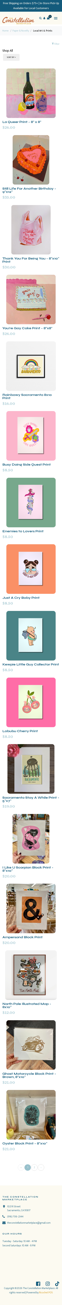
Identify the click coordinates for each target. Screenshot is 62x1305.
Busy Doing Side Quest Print (26, 465)
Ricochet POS (46, 1292)
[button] (44, 18)
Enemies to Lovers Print (23, 531)
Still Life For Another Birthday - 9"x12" (29, 190)
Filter (57, 44)
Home (5, 31)
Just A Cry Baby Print (21, 598)
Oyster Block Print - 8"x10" (24, 1143)
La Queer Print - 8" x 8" (21, 122)
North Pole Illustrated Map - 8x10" (26, 1005)
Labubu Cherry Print (20, 731)
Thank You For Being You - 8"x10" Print (30, 260)
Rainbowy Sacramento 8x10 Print (27, 396)
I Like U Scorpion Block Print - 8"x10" (27, 869)
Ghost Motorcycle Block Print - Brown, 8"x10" (29, 1075)
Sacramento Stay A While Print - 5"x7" (30, 799)
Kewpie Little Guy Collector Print (30, 664)
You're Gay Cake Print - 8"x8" (27, 328)
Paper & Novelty (21, 31)
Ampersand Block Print (22, 937)
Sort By (10, 57)
